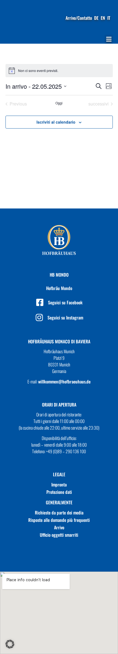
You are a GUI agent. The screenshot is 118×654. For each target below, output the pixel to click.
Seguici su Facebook (65, 302)
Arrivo (59, 527)
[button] (109, 39)
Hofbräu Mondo (59, 288)
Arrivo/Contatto (79, 18)
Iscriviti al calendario (55, 122)
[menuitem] (96, 18)
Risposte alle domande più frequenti (59, 520)
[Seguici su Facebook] (40, 302)
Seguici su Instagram (65, 317)
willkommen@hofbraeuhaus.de (64, 381)
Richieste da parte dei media (59, 512)
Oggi (59, 103)
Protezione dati (59, 492)
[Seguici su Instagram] (39, 317)
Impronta (59, 484)
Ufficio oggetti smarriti (59, 534)
